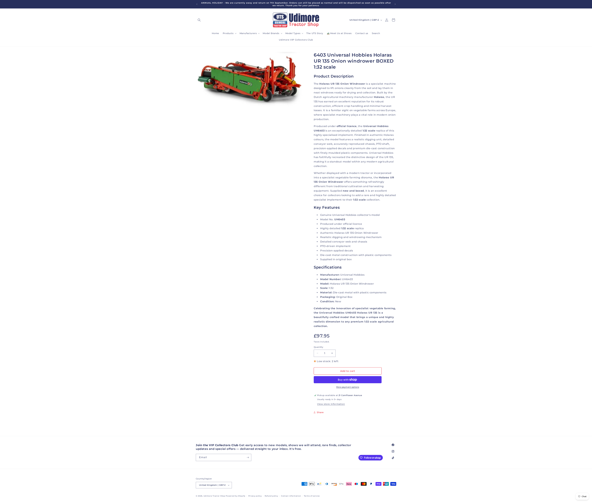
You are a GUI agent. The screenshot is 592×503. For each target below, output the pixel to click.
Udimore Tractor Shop (214, 496)
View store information (331, 404)
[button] (199, 20)
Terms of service (312, 496)
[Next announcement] (395, 4)
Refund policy (271, 496)
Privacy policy (255, 496)
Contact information (291, 496)
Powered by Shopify (235, 496)
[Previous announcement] (196, 4)
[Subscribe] (247, 457)
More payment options (347, 387)
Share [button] (320, 412)
